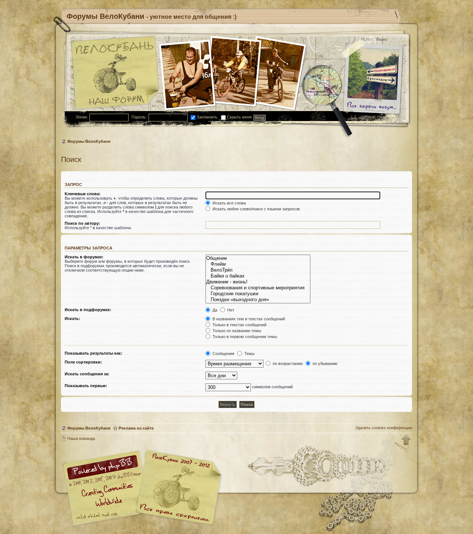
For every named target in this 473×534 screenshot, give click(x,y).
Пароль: (139, 117)
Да (214, 310)
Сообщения (222, 353)
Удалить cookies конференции (383, 428)
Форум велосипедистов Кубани (177, 488)
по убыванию (324, 363)
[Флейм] (257, 264)
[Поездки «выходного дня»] (257, 300)
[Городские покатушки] (257, 294)
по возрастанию (287, 363)
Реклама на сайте (136, 428)
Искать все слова (228, 203)
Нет (230, 310)
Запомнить (206, 117)
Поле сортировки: (83, 362)
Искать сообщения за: (87, 374)
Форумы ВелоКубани (88, 141)
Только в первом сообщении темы (244, 336)
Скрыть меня (239, 117)
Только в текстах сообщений (238, 325)
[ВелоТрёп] (257, 270)
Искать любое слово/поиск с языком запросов (255, 209)
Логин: (82, 117)
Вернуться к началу (403, 443)
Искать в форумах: (84, 257)
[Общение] (257, 258)
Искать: (72, 318)
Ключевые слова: (83, 194)
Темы (249, 353)
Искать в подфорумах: (88, 309)
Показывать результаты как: (93, 353)
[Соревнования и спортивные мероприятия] (257, 288)
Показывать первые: (86, 385)
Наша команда (81, 438)
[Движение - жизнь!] (257, 282)
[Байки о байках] (257, 276)
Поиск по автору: (82, 223)
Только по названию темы (236, 330)
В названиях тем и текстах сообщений (248, 319)
